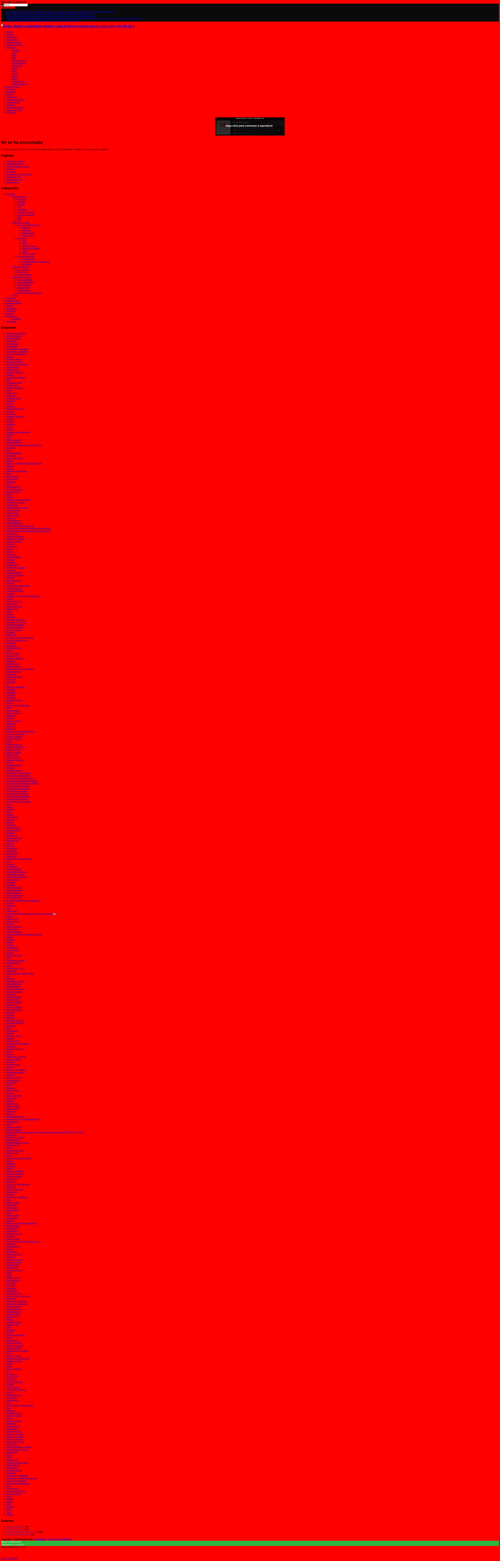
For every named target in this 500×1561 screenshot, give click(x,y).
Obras (9, 1085)
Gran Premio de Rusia (17, 799)
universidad (11, 1452)
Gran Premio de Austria (17, 775)
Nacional (10, 1062)
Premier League (14, 1176)
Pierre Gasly (12, 1153)
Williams (10, 1507)
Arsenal (10, 422)
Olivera (9, 1093)
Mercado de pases (15, 1023)
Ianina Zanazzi (13, 827)
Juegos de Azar (13, 110)
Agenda (10, 357)
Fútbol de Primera (20, 267)
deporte (10, 614)
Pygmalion (11, 1205)
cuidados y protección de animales (23, 596)
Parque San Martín (15, 1116)
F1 (7, 684)
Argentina (10, 414)
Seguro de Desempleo (17, 1304)
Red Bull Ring (13, 1239)
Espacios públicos (15, 658)
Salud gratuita (13, 1278)
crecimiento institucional (18, 586)
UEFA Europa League (16, 1449)
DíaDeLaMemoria (14, 627)
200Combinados (14, 336)
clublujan (10, 559)
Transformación (13, 1431)
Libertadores (12, 929)
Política (10, 94)
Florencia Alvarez (14, 1529)
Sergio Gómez (13, 1314)
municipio (10, 1046)
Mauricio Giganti (14, 1002)
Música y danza (14, 1059)
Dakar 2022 (11, 604)
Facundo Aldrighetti (15, 687)
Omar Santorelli (13, 1096)
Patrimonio (11, 1135)
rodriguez (10, 1257)
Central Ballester (14, 523)
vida (8, 1486)
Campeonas (12, 505)
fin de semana (13, 710)
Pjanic (9, 1155)
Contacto (10, 105)
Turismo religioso (14, 1439)
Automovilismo (18, 63)
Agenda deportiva (14, 107)
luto (8, 976)
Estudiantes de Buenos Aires (36, 261)
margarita (10, 994)
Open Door (11, 1098)
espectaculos (12, 664)
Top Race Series (14, 1416)
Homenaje (11, 825)
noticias (10, 1067)
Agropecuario (28, 259)
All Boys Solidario (14, 388)
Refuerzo (10, 1244)
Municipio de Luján (15, 1049)
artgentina (11, 424)
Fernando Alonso (14, 700)
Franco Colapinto (14, 736)
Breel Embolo (12, 487)
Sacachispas (28, 233)
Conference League (15, 567)
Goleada (10, 768)
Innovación (11, 848)
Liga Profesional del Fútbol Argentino (24, 934)
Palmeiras (11, 1111)
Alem (13, 55)
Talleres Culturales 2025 (18, 1358)
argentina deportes (15, 416)
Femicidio (11, 697)
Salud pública (12, 1280)
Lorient (9, 953)
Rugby (14, 76)
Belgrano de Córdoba (16, 471)
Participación (12, 1122)
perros (9, 1148)
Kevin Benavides (14, 890)
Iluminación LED (14, 838)
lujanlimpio (11, 971)
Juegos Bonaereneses (17, 877)
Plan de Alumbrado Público (19, 1158)
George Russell (13, 765)
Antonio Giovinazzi (15, 409)
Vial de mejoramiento (16, 1481)
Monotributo (12, 1031)
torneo (9, 1418)
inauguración (12, 840)
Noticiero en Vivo (14, 179)
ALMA (9, 390)
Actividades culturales (17, 349)
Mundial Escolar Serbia (17, 1044)
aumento (10, 448)
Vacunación (11, 1460)
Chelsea (10, 544)
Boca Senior (12, 479)
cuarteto (10, 593)
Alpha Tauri (11, 393)
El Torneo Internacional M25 (19, 638)
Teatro (9, 1392)
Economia (11, 298)
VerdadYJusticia (14, 1470)
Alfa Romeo (12, 385)
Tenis (14, 71)
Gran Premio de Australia (18, 773)
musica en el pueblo (16, 1057)
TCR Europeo (12, 1387)
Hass (8, 812)
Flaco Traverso (13, 713)
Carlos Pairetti (13, 510)
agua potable (12, 370)
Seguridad (11, 1299)
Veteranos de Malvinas (17, 1475)
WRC (19, 220)
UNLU (9, 1455)
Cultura (9, 599)
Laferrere (26, 230)
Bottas (9, 484)
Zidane (9, 1515)
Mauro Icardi (12, 1005)
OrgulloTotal (12, 1103)
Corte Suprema (13, 580)
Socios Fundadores (15, 1335)
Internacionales (13, 42)
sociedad (10, 1330)
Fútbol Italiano (23, 290)
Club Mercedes (18, 60)
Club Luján (11, 554)
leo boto (10, 924)
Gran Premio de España (18, 786)
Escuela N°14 (13, 656)
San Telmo (27, 264)
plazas (9, 1161)
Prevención (11, 1179)
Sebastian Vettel (14, 1293)
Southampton (12, 1340)
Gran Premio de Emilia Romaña (21, 781)
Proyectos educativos (16, 1197)
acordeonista (12, 344)
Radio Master (12, 1215)
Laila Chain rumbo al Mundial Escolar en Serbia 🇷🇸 (31, 913)
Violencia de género (15, 1491)
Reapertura (11, 1231)
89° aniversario (13, 338)
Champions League (15, 539)
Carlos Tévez (12, 515)
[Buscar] (2, 5)
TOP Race (22, 209)
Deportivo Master (14, 45)
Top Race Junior (14, 1413)
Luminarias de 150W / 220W (20, 973)
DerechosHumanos (15, 625)
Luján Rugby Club (14, 968)
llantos (9, 942)
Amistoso (10, 401)
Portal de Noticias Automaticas (21, 1532)
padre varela (12, 1109)
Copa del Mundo (24, 280)
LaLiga (9, 916)
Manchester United (15, 981)
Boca (8, 474)
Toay (8, 1408)
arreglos (10, 419)
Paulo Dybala (12, 1140)
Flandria (15, 50)
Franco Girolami (14, 739)
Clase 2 (10, 549)
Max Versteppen (14, 1010)
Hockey (15, 73)
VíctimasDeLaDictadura (17, 1483)
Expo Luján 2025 (14, 677)
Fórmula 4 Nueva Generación (20, 731)
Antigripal (10, 406)
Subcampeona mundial (17, 1351)
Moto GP (21, 202)
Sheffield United (14, 1322)
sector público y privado (18, 1296)
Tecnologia (11, 321)
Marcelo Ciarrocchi (15, 989)
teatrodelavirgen (14, 1395)
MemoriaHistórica (14, 1020)
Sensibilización (13, 1312)
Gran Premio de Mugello (18, 796)
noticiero (10, 1075)
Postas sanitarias (14, 1174)
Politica (9, 313)
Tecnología (11, 97)
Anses (9, 403)
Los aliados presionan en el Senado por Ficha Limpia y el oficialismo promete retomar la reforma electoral (50, 16)
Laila (8, 908)
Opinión (10, 1101)
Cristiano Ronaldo (15, 591)
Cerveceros (12, 533)
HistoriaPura (12, 817)
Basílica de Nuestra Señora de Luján (24, 463)
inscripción (11, 851)
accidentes (11, 341)
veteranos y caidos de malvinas (21, 1478)
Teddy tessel (12, 1400)
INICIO (9, 32)
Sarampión (11, 1288)
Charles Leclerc (14, 541)
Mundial (10, 1038)
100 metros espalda (15, 333)
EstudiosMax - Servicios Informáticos (52, 1539)
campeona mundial (15, 502)
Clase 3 (10, 552)
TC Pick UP (12, 1377)
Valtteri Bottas (13, 1465)
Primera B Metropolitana (28, 225)
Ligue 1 (9, 937)
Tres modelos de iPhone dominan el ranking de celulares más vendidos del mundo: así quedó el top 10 (49, 14)
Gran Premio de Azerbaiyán (19, 778)
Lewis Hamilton (13, 926)
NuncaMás (11, 1083)
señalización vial (14, 1309)
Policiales (11, 89)
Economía (11, 92)
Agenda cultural (13, 359)
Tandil (9, 1364)
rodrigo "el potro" (14, 1254)
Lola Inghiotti (12, 950)
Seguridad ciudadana (16, 1301)
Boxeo (14, 68)
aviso (8, 450)
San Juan (10, 1283)
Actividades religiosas (17, 351)
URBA (9, 1457)
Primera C (22, 238)
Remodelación (13, 1247)
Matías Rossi (12, 999)
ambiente (10, 396)
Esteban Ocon (13, 666)
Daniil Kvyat (12, 609)
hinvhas (10, 814)
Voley (14, 79)
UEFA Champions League (29, 293)
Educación (11, 635)
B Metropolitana (13, 453)
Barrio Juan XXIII (14, 458)
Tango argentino (14, 1369)
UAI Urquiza (28, 235)
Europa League (13, 671)
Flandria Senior (13, 721)
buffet (9, 494)
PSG (8, 1200)
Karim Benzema (14, 887)
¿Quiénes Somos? (15, 99)
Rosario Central (24, 274)
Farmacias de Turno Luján (19, 174)
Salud (9, 1275)
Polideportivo (17, 81)
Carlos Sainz (12, 513)
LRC (8, 958)
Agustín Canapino (14, 372)
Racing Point (12, 1210)
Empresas (11, 643)
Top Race (10, 1410)
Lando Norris (12, 921)
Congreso (11, 570)
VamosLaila (11, 1468)
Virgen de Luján (13, 1494)
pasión (9, 1124)
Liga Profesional (14, 932)
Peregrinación (13, 1145)
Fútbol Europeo (13, 752)
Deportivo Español (31, 248)
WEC (19, 217)
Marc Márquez (13, 986)
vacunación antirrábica (17, 1462)
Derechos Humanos (16, 622)
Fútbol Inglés (23, 287)
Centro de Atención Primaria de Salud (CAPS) (28, 531)
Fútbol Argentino (14, 744)
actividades (11, 346)
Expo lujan (11, 674)
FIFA (8, 708)
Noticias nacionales (15, 1070)
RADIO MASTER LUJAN (18, 1534)
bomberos (11, 481)
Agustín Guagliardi (15, 1526)
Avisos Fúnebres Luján (17, 166)
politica (9, 1168)
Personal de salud (15, 1150)
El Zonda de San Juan (17, 640)
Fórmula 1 (21, 199)
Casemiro (11, 518)
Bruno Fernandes (14, 489)
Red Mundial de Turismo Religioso (22, 1241)
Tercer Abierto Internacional (19, 1405)
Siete (8, 1327)
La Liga (9, 903)
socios (9, 1332)
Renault (10, 1249)
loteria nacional (13, 955)
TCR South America (16, 1390)
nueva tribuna (12, 1080)
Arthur (9, 427)
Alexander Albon (14, 383)
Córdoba (10, 578)
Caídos (9, 497)
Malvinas (10, 979)
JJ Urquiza (11, 867)
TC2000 (10, 1384)
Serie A (9, 1319)
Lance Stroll (12, 919)
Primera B (11, 1181)
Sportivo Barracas (15, 1345)
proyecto (10, 1194)
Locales (10, 34)
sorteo (9, 1338)
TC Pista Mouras (14, 1382)
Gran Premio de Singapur (18, 801)
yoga (8, 1512)
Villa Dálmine (12, 1488)
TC (7, 1371)
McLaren (10, 1012)
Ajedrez (10, 375)
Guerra (9, 807)
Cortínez (10, 583)
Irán (8, 861)
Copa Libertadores (26, 282)
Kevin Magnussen (15, 895)
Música (9, 1054)
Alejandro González (15, 377)
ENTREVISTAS (13, 648)
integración (11, 856)
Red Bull (10, 1236)
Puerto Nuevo (28, 254)
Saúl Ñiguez (12, 1291)
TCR (19, 207)
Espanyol (10, 661)
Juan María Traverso (16, 872)
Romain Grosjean (14, 1260)
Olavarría (10, 1088)
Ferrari (9, 703)
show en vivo (12, 1325)
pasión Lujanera (14, 1127)
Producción (11, 1192)
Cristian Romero (14, 588)
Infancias (10, 846)
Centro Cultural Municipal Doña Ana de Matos (28, 528)
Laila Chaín (11, 911)
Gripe (9, 804)
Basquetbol (16, 66)
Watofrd (10, 1502)
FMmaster (11, 723)
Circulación (11, 546)
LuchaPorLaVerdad (15, 960)
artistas (10, 429)
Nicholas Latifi (13, 1064)
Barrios (9, 461)
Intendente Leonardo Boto (18, 859)
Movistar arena (13, 1036)
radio (8, 1213)
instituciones (12, 854)
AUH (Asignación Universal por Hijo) (24, 445)
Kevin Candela (13, 893)
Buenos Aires (12, 492)
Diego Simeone (13, 630)
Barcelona (11, 455)
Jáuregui (10, 864)
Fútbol (9, 742)
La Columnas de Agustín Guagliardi (23, 900)
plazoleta (10, 1163)
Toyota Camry (13, 1426)
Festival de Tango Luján (17, 705)
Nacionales (11, 40)
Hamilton (10, 809)
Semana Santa (13, 1306)
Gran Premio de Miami (17, 794)
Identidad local (13, 830)
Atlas (13, 58)
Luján (14, 53)
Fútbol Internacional (21, 277)
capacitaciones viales (16, 507)
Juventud (10, 882)
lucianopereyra (13, 963)
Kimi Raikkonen (13, 898)
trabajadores (12, 1429)
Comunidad (11, 565)
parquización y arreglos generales (22, 1119)
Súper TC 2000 (13, 1356)
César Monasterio (15, 536)
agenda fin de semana (17, 364)
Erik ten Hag (12, 653)
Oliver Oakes (12, 1090)
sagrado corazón (14, 1270)
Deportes (10, 47)
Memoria (10, 1018)
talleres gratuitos (14, 1361)
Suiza (9, 1353)
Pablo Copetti (12, 1106)
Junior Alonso (12, 880)
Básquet (10, 466)
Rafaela (10, 1221)
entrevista (11, 645)
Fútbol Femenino (19, 84)
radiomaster (12, 1218)
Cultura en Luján (14, 601)
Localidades (12, 947)
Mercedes (16, 319)
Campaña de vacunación (18, 500)
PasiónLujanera (13, 1129)
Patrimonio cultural (15, 1137)
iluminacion (11, 835)
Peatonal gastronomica (17, 1142)
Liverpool (10, 939)
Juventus (10, 885)
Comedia (10, 562)
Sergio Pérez (12, 1317)
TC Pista (10, 1379)
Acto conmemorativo (16, 354)
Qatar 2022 (11, 1207)
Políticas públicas (14, 1171)
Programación (13, 102)
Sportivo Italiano (14, 1348)
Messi (9, 1028)
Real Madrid (12, 1228)
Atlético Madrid (13, 440)
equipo (9, 651)
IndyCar (10, 843)
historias (10, 820)
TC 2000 (21, 204)
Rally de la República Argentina (21, 1223)
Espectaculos (12, 86)
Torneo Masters (13, 1421)
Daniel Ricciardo (14, 606)
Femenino (11, 695)
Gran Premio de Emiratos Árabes (22, 783)
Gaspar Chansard (14, 760)
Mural (9, 1051)
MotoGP (10, 1033)
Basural (10, 468)
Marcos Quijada (14, 992)
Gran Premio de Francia (18, 788)
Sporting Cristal (13, 1343)
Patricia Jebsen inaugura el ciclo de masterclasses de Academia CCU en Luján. (45, 1132)
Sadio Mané (12, 1267)
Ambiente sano (13, 398)
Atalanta (10, 435)
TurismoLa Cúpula (15, 1442)
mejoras (10, 1015)
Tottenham (11, 1423)
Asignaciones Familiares (18, 432)
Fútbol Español (24, 285)
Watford (10, 1499)
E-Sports (10, 632)
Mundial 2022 (12, 1041)
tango (9, 1366)
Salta (8, 1273)
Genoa (9, 762)
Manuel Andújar (13, 984)
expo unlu (11, 679)
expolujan (10, 682)
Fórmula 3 (11, 729)
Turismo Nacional (25, 215)
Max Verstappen (14, 1007)
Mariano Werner (14, 997)
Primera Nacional (25, 256)
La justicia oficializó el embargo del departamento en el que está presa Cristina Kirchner (43, 20)
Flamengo (11, 716)
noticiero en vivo (14, 1077)
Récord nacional (14, 1234)
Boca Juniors (23, 269)
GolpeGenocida (13, 770)
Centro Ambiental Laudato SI (20, 526)
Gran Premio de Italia (16, 791)
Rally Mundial (12, 1226)
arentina (10, 411)
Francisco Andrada (15, 734)
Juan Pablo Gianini (15, 874)
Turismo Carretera (25, 212)
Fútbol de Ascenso (20, 222)
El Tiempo (11, 112)
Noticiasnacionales (15, 1072)
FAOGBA (10, 690)
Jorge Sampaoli (13, 869)
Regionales (11, 37)
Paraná (9, 1114)
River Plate (22, 272)
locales (9, 945)
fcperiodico (11, 692)
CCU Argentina (13, 520)
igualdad (10, 833)
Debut (9, 612)
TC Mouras (11, 1374)
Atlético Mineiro (13, 442)
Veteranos (11, 1473)
